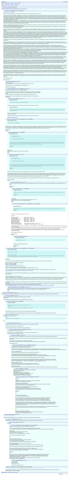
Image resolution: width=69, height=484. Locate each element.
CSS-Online (8, 3)
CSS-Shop (7, 4)
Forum (3, 3)
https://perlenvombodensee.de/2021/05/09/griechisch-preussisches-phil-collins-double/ (19, 270)
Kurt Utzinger (12, 132)
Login (19, 3)
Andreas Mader (11, 119)
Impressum (12, 4)
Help (12, 3)
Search (15, 3)
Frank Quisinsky (17, 345)
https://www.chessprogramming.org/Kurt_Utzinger (15, 265)
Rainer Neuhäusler (10, 10)
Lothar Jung (18, 368)
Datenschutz (17, 4)
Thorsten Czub (7, 7)
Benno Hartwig (9, 414)
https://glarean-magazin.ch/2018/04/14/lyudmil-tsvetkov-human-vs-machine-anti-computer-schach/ (23, 115)
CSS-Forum (10, 472)
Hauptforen (5, 472)
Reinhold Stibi (11, 88)
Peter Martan (9, 314)
